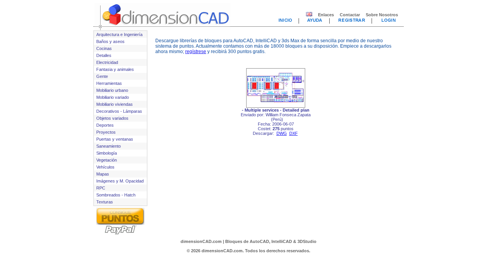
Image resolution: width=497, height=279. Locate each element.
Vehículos (105, 167)
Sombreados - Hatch (116, 195)
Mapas (102, 174)
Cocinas (104, 48)
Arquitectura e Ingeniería (119, 34)
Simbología (106, 153)
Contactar (350, 14)
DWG (281, 133)
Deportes (105, 125)
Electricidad (107, 62)
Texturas (104, 202)
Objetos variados (112, 118)
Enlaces (326, 14)
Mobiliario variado (112, 97)
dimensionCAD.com (201, 241)
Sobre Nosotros (382, 14)
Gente (102, 76)
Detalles (103, 55)
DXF (293, 133)
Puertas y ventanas (114, 139)
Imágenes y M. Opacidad (120, 181)
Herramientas (109, 83)
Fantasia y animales (115, 69)
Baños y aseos (110, 41)
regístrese (195, 51)
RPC (100, 188)
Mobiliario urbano (112, 90)
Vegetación (106, 160)
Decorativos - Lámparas (119, 111)
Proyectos (106, 132)
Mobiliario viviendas (114, 104)
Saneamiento (108, 146)
